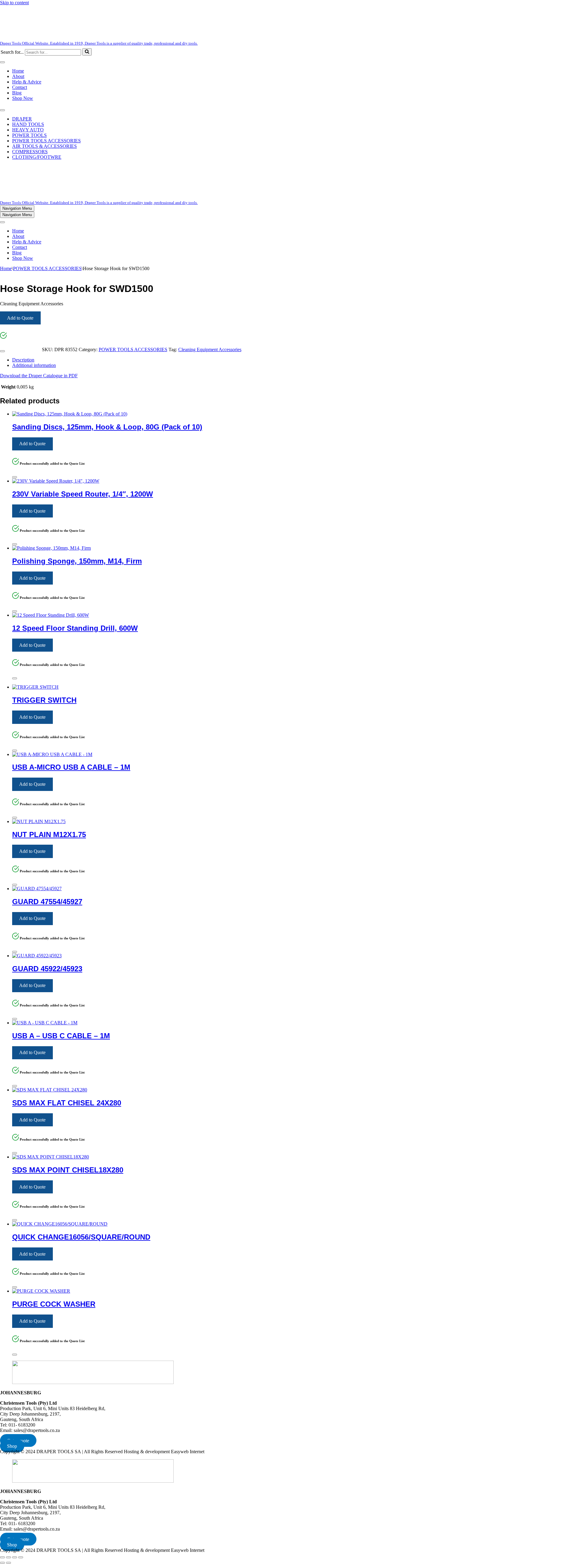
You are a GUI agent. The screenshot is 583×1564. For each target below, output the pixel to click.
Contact (19, 87)
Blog (17, 92)
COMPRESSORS (30, 151)
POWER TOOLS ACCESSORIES (46, 140)
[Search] (87, 52)
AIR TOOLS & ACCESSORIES (44, 146)
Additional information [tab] (34, 365)
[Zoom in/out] (2, 1557)
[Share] (14, 1557)
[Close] (2, 351)
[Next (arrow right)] (8, 1563)
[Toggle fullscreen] (8, 1557)
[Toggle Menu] (2, 62)
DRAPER (22, 118)
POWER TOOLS (29, 135)
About (18, 76)
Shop (12, 1446)
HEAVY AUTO (28, 129)
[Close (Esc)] (20, 1557)
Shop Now (22, 98)
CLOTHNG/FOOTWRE (36, 157)
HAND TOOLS (28, 124)
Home (18, 70)
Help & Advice (26, 81)
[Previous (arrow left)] (2, 1563)
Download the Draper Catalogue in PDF (39, 375)
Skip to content (14, 2)
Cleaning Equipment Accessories (209, 349)
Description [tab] (23, 359)
